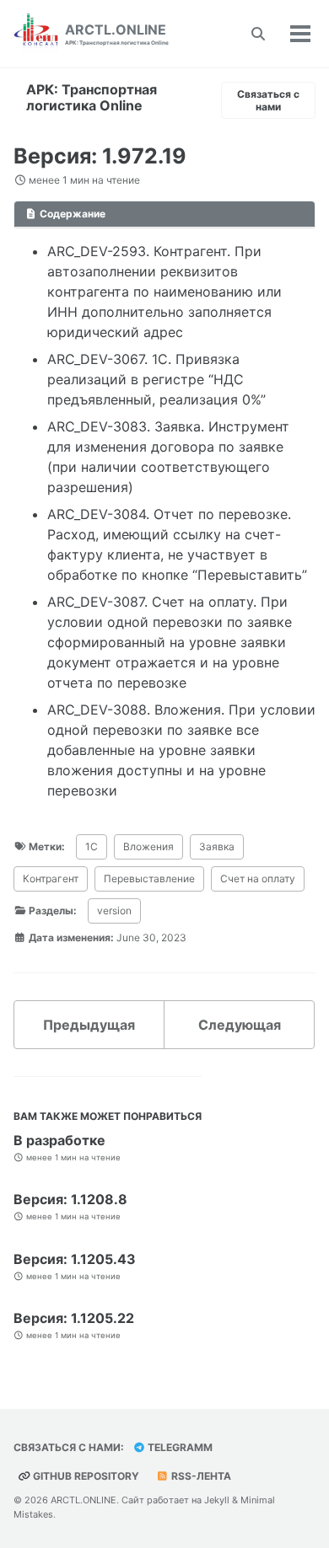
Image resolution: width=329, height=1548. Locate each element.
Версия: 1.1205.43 (74, 1259)
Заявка (217, 846)
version (114, 910)
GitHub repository (84, 1476)
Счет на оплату (257, 878)
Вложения (148, 846)
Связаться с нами (268, 100)
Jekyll (216, 1500)
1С (91, 846)
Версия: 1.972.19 (99, 156)
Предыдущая (89, 1024)
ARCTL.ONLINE (117, 33)
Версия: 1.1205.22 (73, 1318)
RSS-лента (200, 1476)
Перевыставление (149, 878)
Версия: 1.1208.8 (70, 1199)
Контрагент (50, 878)
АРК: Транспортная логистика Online (91, 97)
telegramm (179, 1447)
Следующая (239, 1024)
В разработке (59, 1140)
